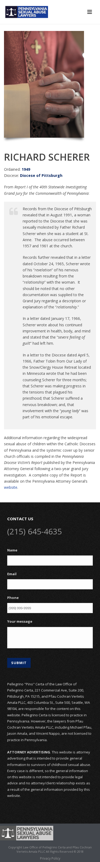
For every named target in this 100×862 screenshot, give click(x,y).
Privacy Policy (50, 858)
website (10, 487)
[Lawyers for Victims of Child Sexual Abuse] (26, 832)
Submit (19, 662)
